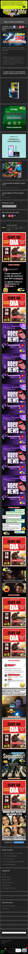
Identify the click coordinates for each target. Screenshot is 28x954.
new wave (18, 59)
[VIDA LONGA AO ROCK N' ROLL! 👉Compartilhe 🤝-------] (14, 277)
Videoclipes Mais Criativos (9, 888)
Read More (4, 53)
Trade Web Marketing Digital (8, 905)
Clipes (4, 874)
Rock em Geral (12, 57)
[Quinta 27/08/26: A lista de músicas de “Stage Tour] (14, 369)
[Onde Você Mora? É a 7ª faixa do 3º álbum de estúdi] (14, 795)
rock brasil (17, 60)
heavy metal (13, 59)
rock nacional (18, 62)
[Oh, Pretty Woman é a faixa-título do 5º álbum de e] (14, 308)
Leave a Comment (10, 64)
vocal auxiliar (17, 63)
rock (22, 59)
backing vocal (17, 58)
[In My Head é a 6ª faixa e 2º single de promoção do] (14, 612)
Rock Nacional (6, 58)
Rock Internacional (20, 57)
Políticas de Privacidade (6, 940)
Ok (24, 6)
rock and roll (12, 60)
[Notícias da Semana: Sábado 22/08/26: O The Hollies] (14, 490)
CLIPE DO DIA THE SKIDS (9, 864)
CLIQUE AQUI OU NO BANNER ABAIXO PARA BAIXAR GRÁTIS (14, 72)
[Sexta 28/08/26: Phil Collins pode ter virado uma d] (14, 338)
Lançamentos (6, 876)
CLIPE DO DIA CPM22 (8, 858)
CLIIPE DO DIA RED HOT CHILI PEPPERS (12, 853)
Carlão (20, 31)
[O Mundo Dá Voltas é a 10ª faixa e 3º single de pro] (14, 551)
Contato (3, 943)
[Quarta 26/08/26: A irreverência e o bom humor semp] (14, 399)
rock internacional (11, 62)
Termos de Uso (4, 941)
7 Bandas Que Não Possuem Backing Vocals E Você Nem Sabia (12, 28)
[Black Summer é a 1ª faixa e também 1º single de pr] (14, 247)
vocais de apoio (10, 63)
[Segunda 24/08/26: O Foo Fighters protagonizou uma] (14, 430)
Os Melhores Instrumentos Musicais (10, 187)
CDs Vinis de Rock (6, 197)
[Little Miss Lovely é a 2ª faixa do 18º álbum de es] (14, 734)
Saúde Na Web (5, 908)
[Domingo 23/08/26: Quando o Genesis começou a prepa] (14, 460)
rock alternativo (6, 60)
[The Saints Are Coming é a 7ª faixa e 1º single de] (14, 643)
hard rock (8, 59)
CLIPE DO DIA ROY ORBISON (10, 856)
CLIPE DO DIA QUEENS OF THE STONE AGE (13, 861)
